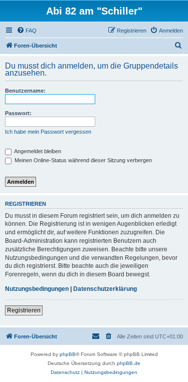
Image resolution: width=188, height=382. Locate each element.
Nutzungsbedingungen (37, 288)
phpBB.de (128, 363)
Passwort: (18, 113)
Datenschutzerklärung (105, 288)
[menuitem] (27, 31)
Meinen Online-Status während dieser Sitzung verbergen (82, 160)
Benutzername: (25, 91)
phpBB (68, 354)
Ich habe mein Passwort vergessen (48, 132)
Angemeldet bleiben (37, 151)
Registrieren (24, 310)
